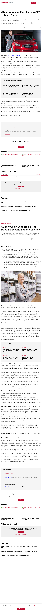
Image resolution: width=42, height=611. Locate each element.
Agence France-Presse (6, 23)
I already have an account (21, 188)
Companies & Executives (6, 8)
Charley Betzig (4, 238)
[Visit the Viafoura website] (37, 532)
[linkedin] (19, 27)
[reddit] (23, 27)
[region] (21, 177)
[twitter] (21, 27)
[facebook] (17, 27)
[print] (40, 27)
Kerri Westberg (11, 238)
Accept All (21, 608)
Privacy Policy (36, 605)
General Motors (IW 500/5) (14, 55)
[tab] (4, 175)
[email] (24, 27)
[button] (2, 3)
